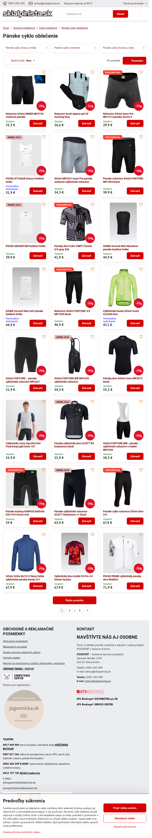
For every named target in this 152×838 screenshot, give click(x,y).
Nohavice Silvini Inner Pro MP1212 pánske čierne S (118, 115)
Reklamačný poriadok (15, 646)
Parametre (137, 60)
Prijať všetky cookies (124, 808)
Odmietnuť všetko (125, 818)
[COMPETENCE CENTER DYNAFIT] (17, 679)
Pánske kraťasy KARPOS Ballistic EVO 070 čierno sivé (25, 513)
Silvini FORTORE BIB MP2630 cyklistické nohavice (71, 380)
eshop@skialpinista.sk (98, 681)
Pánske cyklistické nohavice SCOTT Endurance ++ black (70, 513)
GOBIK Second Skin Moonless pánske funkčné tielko (120, 248)
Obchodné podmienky (15, 641)
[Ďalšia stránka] (87, 610)
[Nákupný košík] (135, 14)
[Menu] (144, 14)
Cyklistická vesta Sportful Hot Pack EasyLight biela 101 (23, 445)
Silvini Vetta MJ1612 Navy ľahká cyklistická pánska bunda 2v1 (25, 578)
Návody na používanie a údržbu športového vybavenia (34, 663)
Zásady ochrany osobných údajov (22, 652)
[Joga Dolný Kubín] (24, 730)
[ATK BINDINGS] (91, 693)
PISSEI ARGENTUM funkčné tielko (26, 246)
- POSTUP (18, 668)
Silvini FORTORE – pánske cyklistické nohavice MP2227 (23, 380)
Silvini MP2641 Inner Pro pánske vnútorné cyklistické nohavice (73, 180)
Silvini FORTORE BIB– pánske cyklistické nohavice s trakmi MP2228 (120, 446)
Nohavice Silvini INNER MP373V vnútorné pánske (25, 115)
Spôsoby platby (11, 657)
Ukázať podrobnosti (125, 826)
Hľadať (120, 14)
